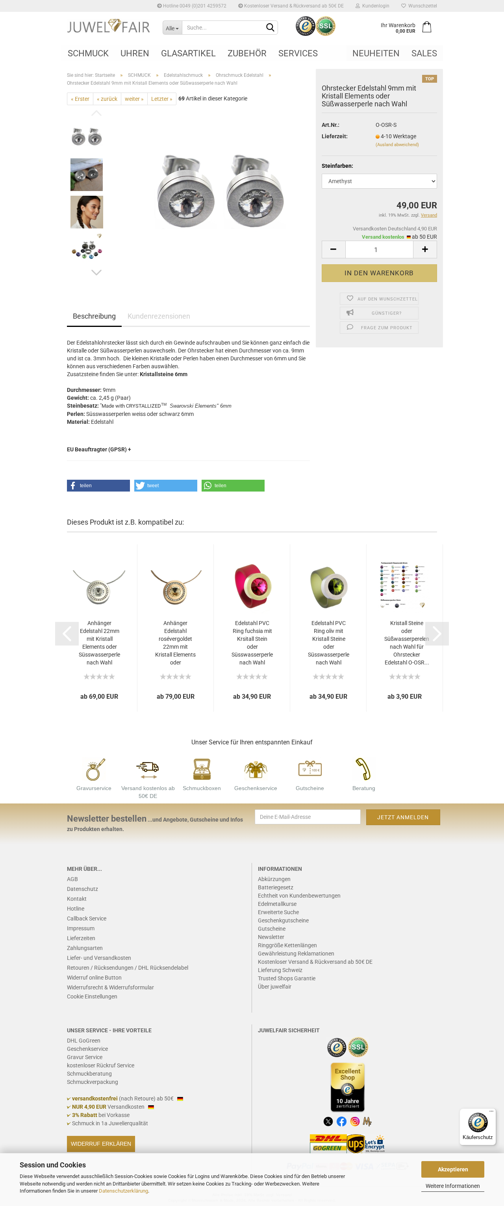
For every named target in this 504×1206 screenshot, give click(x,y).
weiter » (134, 99)
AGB (72, 879)
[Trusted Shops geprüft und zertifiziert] (337, 1046)
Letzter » (161, 99)
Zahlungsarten (85, 948)
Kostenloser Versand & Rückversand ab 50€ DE (293, 6)
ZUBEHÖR (247, 53)
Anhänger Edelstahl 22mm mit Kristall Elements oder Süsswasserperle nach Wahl (99, 643)
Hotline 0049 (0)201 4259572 (194, 6)
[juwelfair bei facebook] (341, 1121)
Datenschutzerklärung (123, 1191)
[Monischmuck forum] (367, 1121)
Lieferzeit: (335, 136)
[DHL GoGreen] (328, 1144)
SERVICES (298, 53)
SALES (424, 53)
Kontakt (77, 899)
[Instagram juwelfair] (355, 1121)
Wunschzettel (421, 6)
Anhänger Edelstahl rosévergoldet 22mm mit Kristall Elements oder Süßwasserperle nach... (175, 643)
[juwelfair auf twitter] (328, 1121)
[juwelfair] (109, 25)
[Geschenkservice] (256, 768)
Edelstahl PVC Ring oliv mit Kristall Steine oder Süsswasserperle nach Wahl (328, 643)
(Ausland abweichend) (397, 144)
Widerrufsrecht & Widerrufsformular (110, 987)
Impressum (80, 928)
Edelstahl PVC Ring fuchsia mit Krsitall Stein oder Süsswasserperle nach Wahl (252, 643)
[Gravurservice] (94, 768)
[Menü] (491, 1113)
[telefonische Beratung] (364, 768)
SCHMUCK (88, 53)
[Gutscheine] (310, 768)
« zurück (107, 99)
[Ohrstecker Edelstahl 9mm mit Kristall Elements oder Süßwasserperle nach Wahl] (221, 193)
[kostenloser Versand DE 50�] (148, 768)
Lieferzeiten (81, 938)
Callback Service (86, 918)
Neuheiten (376, 53)
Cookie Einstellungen (92, 996)
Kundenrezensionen (159, 316)
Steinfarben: (337, 166)
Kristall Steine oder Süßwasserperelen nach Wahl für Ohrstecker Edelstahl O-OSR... (406, 643)
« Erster (80, 99)
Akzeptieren (453, 1169)
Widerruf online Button (94, 977)
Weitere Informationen (453, 1186)
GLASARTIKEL (188, 53)
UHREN (134, 53)
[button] (98, 486)
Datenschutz (82, 889)
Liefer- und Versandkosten (99, 958)
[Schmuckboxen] (202, 768)
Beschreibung (94, 316)
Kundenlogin (374, 6)
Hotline (75, 908)
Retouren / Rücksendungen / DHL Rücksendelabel (127, 968)
